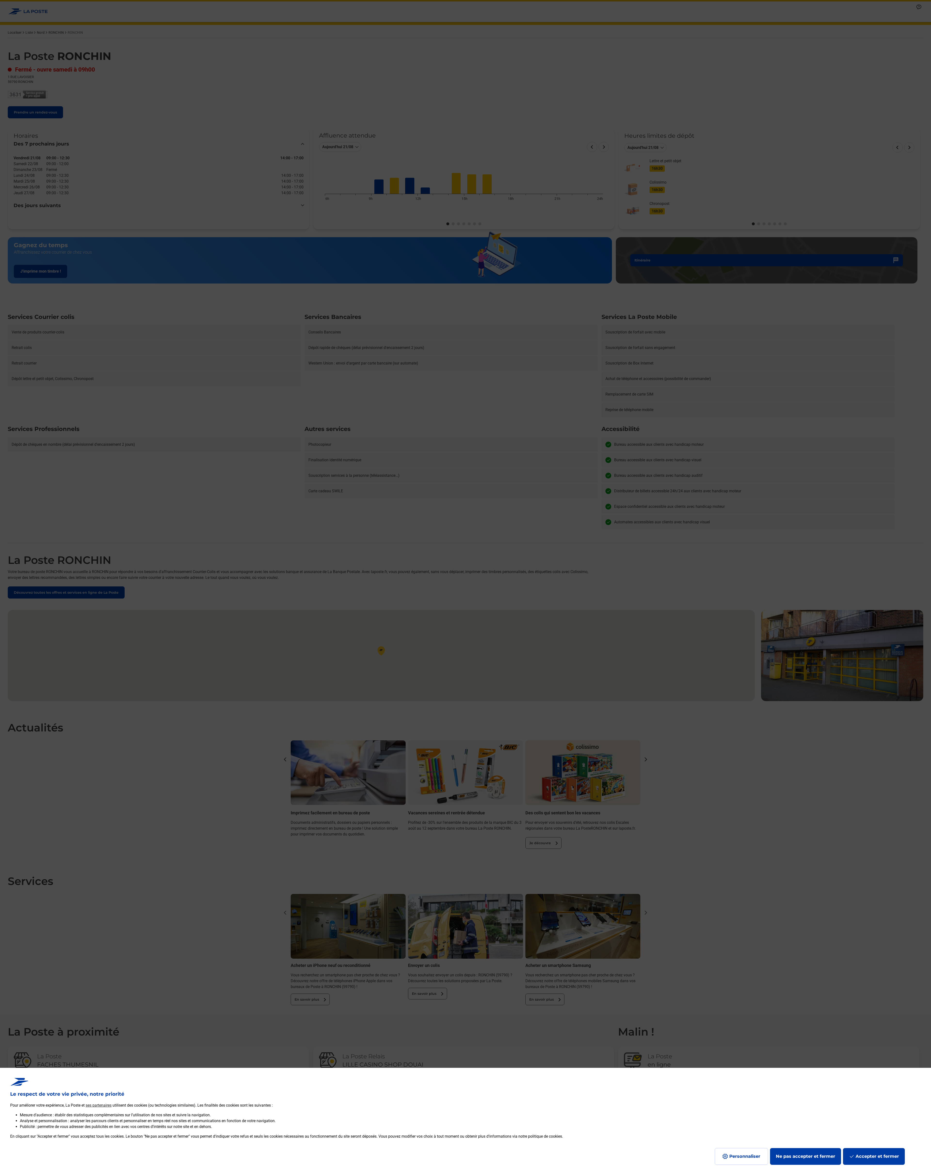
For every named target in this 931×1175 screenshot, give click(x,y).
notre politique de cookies (540, 1136)
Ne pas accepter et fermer (805, 1156)
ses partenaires (99, 1105)
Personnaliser (744, 1156)
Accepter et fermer (877, 1156)
